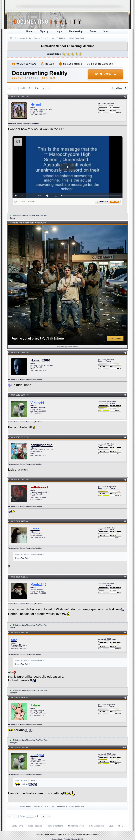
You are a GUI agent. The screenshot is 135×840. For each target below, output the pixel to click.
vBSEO (80, 839)
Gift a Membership (96, 826)
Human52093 (40, 360)
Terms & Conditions (55, 826)
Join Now (102, 74)
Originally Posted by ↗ (29, 554)
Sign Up (44, 31)
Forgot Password (35, 826)
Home (29, 31)
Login (59, 31)
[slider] (91, 195)
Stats (106, 31)
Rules (93, 31)
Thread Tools (118, 88)
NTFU (120, 826)
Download (108, 202)
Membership (76, 31)
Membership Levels (76, 826)
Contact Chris (17, 826)
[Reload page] (11, 38)
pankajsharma (41, 445)
